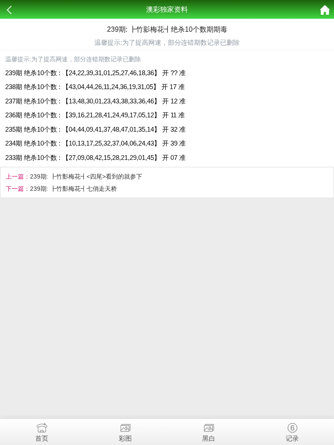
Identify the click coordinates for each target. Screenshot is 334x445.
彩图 (125, 438)
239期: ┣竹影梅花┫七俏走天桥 (73, 188)
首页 (41, 438)
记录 (292, 438)
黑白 (208, 438)
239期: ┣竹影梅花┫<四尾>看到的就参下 (86, 176)
